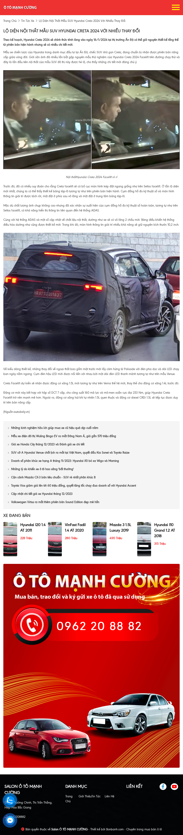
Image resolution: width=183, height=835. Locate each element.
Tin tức (96, 796)
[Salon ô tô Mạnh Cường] (20, 7)
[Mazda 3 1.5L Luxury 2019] (99, 538)
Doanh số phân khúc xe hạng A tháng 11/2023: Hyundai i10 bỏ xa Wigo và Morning (65, 461)
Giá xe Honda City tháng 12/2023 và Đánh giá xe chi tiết (47, 444)
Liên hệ (109, 796)
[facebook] (165, 786)
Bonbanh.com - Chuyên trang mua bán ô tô (134, 829)
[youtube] (175, 786)
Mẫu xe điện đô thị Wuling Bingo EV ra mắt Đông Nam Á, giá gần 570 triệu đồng (63, 436)
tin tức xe (27, 21)
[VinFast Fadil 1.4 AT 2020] (55, 538)
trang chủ (10, 21)
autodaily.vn (21, 411)
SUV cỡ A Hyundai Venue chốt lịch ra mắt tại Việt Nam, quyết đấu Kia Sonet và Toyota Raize (70, 452)
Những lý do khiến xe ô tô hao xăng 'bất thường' (42, 469)
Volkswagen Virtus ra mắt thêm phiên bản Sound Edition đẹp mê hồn (55, 502)
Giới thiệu (85, 796)
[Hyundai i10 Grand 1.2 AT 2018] (144, 538)
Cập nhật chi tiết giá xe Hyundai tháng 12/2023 (42, 493)
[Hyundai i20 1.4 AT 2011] (10, 538)
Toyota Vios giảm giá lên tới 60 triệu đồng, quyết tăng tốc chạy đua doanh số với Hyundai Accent (73, 485)
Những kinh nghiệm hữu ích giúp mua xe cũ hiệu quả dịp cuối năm (54, 428)
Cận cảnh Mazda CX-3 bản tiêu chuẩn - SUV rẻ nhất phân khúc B (53, 477)
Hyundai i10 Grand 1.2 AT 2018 (164, 530)
